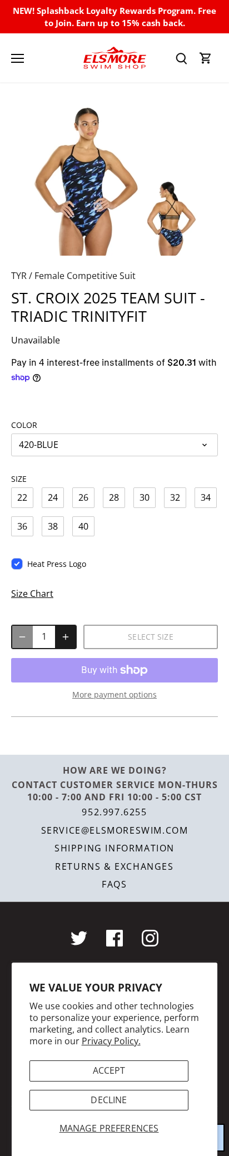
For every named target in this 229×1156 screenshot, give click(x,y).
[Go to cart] (205, 58)
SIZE (19, 479)
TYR (19, 276)
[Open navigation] (17, 58)
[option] (114, 180)
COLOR (24, 425)
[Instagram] (150, 938)
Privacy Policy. (111, 1041)
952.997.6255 (114, 812)
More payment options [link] (114, 694)
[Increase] (65, 637)
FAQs (114, 884)
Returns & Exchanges (114, 866)
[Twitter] (79, 938)
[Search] (181, 58)
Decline (109, 1100)
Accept (109, 1070)
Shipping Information (114, 848)
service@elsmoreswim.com (114, 830)
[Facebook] (114, 938)
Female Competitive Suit (85, 276)
